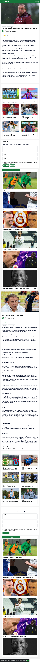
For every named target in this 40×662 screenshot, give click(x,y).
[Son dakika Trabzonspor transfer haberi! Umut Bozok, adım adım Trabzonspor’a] (10, 129)
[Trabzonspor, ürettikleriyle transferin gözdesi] (10, 496)
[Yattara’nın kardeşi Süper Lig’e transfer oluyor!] (29, 112)
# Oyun (18, 448)
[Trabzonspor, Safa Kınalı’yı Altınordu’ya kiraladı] (29, 463)
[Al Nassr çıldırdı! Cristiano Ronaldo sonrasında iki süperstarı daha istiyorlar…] (20, 201)
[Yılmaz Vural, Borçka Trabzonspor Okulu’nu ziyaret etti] (29, 129)
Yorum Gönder (6, 165)
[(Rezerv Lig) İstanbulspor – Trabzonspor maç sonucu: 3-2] (10, 480)
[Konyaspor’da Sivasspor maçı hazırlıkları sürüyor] (20, 181)
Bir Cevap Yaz (5, 141)
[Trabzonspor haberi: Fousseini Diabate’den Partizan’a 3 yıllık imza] (29, 480)
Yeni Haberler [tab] (11, 169)
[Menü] (2, 2)
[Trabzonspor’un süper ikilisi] (29, 496)
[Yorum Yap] (11, 38)
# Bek (4, 448)
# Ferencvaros (8, 448)
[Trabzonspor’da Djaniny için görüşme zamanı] (29, 96)
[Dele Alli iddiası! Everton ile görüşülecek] (20, 240)
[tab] (29, 170)
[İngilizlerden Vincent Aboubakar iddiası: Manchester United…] (20, 260)
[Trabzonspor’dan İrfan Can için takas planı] (10, 112)
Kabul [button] (27, 660)
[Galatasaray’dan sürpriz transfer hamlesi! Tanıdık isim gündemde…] (20, 220)
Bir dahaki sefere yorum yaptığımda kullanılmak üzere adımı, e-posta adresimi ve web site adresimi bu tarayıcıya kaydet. (20, 163)
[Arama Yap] (36, 2)
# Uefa (22, 448)
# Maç (14, 448)
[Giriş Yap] (38, 2)
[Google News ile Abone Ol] (5, 35)
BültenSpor (6, 1)
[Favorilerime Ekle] (9, 38)
